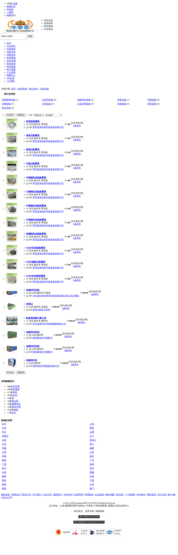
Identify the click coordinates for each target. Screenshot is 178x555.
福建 (92, 448)
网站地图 (109, 494)
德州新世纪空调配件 (43, 338)
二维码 (10, 12)
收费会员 (16, 494)
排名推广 (120, 494)
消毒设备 (6, 104)
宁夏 (92, 480)
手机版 (10, 9)
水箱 (15, 395)
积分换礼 (141, 494)
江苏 (4, 444)
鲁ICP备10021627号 (89, 516)
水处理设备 (47, 100)
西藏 (92, 472)
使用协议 (89, 494)
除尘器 (15, 401)
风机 (16, 410)
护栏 (14, 412)
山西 (92, 432)
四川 (4, 468)
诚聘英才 (57, 494)
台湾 (92, 484)
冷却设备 (46, 104)
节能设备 (151, 100)
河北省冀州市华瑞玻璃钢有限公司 (49, 324)
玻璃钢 (16, 389)
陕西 (4, 476)
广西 (4, 464)
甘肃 (92, 476)
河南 (4, 456)
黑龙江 (93, 440)
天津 (4, 428)
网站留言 (151, 494)
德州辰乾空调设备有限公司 (46, 366)
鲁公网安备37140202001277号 (89, 522)
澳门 (92, 488)
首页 (13, 89)
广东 (92, 460)
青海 (4, 480)
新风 (15, 392)
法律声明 (78, 494)
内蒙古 (5, 436)
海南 (92, 464)
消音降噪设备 (8, 100)
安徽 (4, 448)
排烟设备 (121, 104)
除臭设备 (121, 100)
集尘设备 (6, 108)
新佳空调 (16, 407)
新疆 (4, 484)
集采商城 (22, 89)
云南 (4, 472)
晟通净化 (16, 404)
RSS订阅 (162, 494)
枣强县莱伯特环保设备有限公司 (48, 127)
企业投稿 (99, 494)
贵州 (92, 468)
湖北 (92, 456)
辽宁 (92, 436)
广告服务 (130, 494)
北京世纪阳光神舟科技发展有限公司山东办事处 (56, 296)
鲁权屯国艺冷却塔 (41, 310)
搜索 (30, 36)
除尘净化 (33, 89)
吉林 (4, 440)
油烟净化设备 (84, 100)
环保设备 (44, 89)
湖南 (4, 460)
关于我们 (36, 494)
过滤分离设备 (84, 104)
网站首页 (5, 494)
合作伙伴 (68, 494)
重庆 (92, 428)
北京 (4, 424)
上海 (92, 424)
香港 (4, 488)
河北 (4, 432)
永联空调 (15, 386)
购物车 (10, 15)
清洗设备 (151, 104)
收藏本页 (11, 6)
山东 (92, 452)
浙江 (92, 444)
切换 (15, 3)
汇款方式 (47, 494)
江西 (4, 452)
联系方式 (26, 494)
